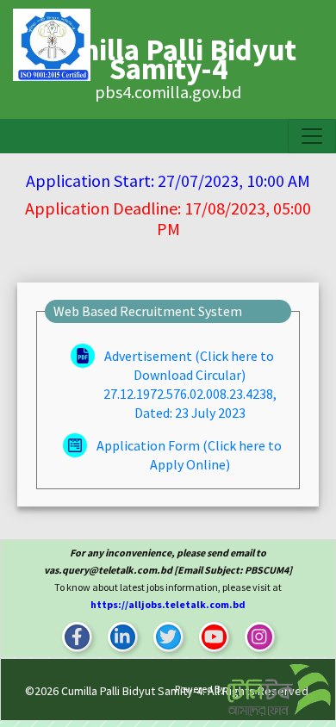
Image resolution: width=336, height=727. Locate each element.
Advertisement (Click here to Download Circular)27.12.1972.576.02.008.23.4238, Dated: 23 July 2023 (189, 384)
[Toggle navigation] (312, 136)
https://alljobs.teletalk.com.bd (168, 604)
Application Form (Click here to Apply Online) (188, 455)
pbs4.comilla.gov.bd (168, 92)
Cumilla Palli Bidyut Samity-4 (131, 691)
